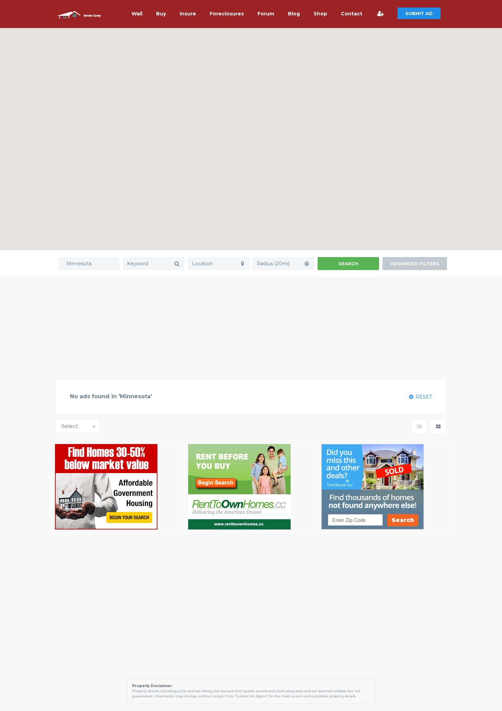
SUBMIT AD (419, 13)
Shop (320, 14)
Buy (161, 14)
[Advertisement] (251, 328)
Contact (351, 14)
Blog (294, 14)
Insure (188, 14)
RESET (423, 397)
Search (348, 263)
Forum (265, 14)
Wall (136, 14)
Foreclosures (227, 14)
